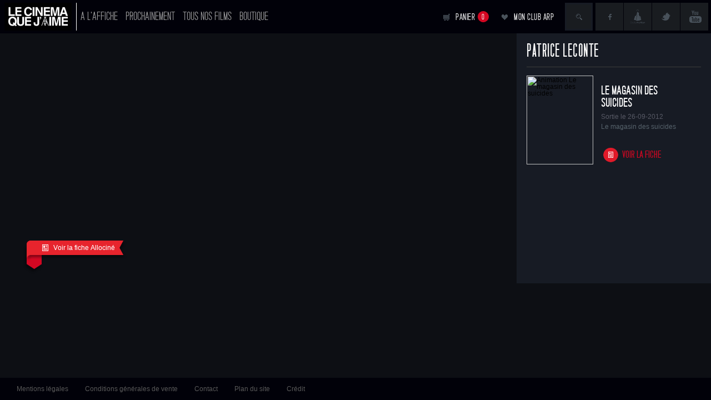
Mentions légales (42, 389)
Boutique (253, 16)
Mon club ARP (534, 17)
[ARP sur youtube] (694, 17)
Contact (206, 389)
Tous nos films (207, 16)
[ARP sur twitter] (666, 17)
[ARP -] (40, 17)
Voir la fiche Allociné (84, 248)
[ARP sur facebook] (609, 17)
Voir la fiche (642, 154)
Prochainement (150, 16)
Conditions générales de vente (131, 389)
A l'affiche (99, 16)
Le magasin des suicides (629, 96)
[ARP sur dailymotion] (638, 17)
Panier (470, 17)
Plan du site (252, 389)
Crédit (296, 389)
